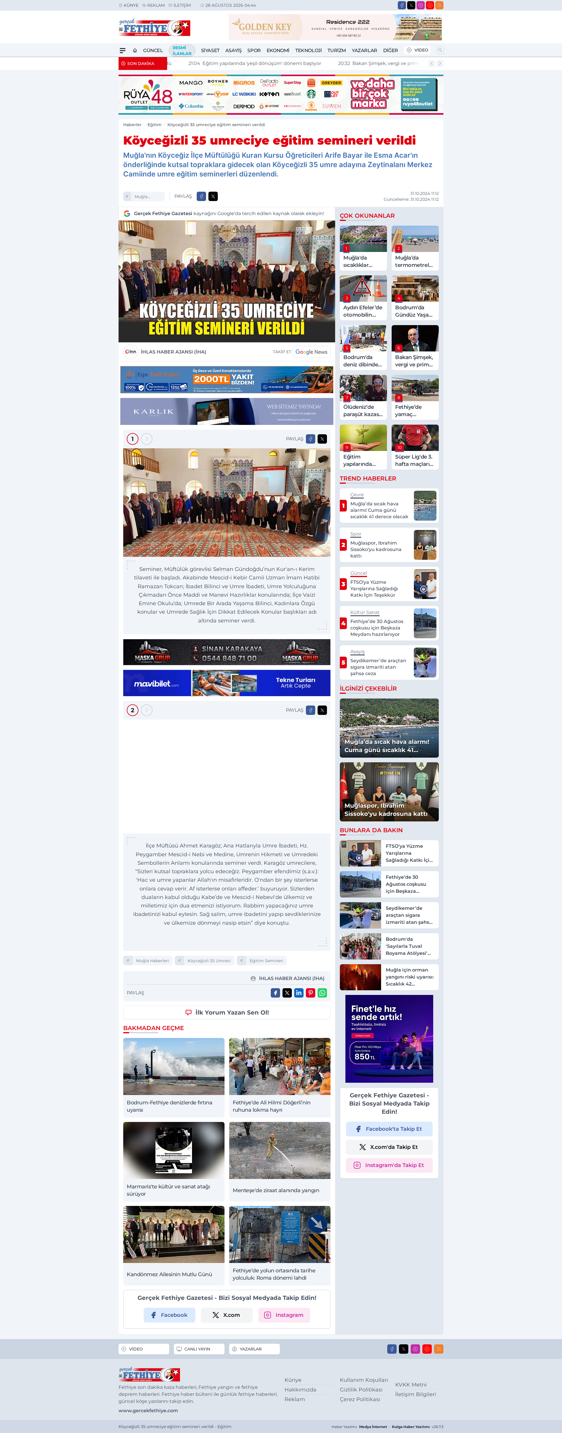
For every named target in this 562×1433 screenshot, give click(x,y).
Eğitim (155, 124)
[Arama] (440, 50)
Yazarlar (364, 50)
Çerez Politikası (360, 1399)
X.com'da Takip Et (394, 1147)
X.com (231, 1315)
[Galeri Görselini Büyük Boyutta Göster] (226, 502)
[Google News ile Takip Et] (311, 352)
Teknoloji (308, 50)
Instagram (290, 1315)
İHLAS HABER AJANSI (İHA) (173, 352)
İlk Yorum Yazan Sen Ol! (232, 1012)
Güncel (153, 50)
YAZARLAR (251, 1349)
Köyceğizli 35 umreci (209, 960)
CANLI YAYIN (197, 1349)
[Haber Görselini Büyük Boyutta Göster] (227, 281)
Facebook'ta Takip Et (394, 1129)
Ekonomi (278, 50)
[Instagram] (421, 5)
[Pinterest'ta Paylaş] (310, 993)
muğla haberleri (144, 197)
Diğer (390, 50)
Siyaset (210, 50)
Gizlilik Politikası (361, 1389)
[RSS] (439, 5)
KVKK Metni (411, 1384)
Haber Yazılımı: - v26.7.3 (387, 1427)
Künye (131, 5)
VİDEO (421, 50)
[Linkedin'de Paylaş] (299, 993)
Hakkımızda (300, 1389)
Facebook (174, 1315)
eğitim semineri (266, 960)
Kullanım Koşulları (364, 1380)
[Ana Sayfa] (135, 50)
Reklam (156, 5)
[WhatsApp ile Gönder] (322, 993)
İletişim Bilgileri (415, 1394)
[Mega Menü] (123, 50)
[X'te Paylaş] (213, 196)
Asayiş (233, 50)
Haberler (132, 124)
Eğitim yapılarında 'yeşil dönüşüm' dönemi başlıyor (238, 63)
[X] (411, 5)
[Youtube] (430, 5)
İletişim (182, 5)
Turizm (337, 50)
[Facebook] (402, 5)
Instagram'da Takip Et (394, 1165)
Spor (254, 50)
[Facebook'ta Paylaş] (201, 196)
